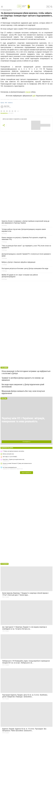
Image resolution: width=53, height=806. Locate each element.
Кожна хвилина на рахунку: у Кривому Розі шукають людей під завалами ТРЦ (24, 238)
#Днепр (2, 102)
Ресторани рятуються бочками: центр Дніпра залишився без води (25, 268)
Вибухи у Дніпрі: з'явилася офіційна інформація (18, 262)
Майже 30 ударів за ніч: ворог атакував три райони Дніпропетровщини (20, 276)
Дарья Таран (6, 106)
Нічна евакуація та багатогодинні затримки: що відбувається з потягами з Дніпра (26, 372)
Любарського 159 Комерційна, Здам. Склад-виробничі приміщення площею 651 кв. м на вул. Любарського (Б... (26, 662)
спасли (27, 92)
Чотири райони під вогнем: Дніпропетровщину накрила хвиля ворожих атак (24, 230)
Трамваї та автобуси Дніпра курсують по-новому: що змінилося (23, 379)
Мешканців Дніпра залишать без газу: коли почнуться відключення (23, 392)
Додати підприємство (26, 472)
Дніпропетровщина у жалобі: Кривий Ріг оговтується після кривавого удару (26, 255)
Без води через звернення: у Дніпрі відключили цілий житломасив (23, 385)
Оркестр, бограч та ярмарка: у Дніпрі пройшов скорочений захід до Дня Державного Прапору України (25, 222)
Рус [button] (48, 6)
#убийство (10, 102)
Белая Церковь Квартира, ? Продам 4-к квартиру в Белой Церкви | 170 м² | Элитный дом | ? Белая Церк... (25, 594)
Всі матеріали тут (26, 441)
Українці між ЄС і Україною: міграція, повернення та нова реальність (23, 420)
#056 (6, 102)
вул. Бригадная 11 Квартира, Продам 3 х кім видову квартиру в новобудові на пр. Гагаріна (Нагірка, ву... (24, 628)
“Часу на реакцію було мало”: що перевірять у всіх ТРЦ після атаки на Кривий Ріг (26, 247)
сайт (33, 96)
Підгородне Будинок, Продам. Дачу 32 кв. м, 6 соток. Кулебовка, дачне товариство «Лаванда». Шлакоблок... (24, 696)
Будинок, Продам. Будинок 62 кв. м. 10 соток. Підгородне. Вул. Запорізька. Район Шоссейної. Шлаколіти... (24, 730)
